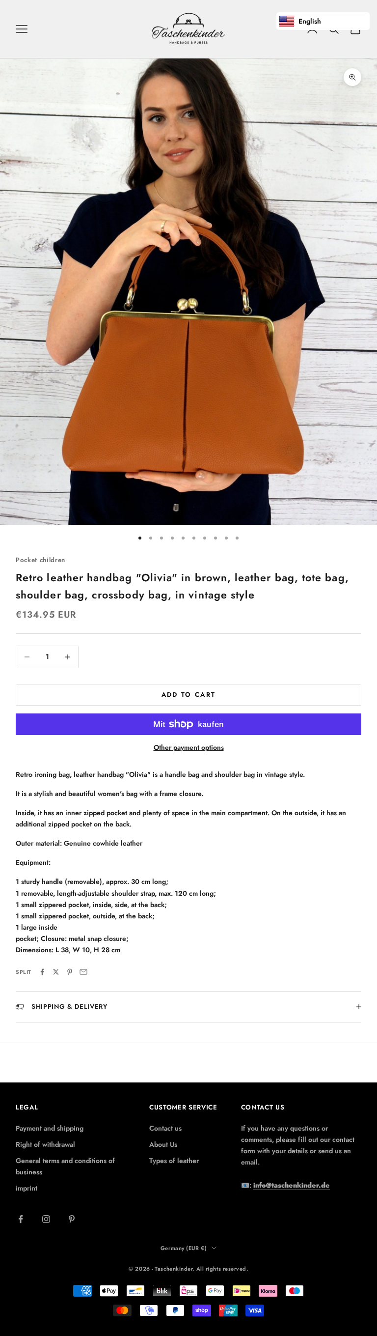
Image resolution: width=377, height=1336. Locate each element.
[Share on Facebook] (42, 972)
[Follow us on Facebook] (21, 1219)
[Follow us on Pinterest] (72, 1219)
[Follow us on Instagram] (46, 1219)
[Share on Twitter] (56, 972)
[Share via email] (83, 972)
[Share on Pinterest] (70, 972)
